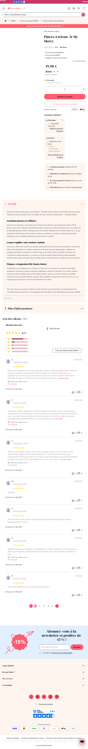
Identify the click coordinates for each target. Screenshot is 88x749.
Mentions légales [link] (13, 738)
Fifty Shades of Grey (51, 31)
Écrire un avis (54, 328)
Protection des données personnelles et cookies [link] (63, 738)
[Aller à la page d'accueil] (5, 21)
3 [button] (44, 606)
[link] (74, 8)
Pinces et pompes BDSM (29, 21)
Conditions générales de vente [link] (32, 738)
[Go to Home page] (16, 8)
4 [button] (48, 606)
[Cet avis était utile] (73, 392)
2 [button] (39, 606)
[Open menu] (3, 8)
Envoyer (77, 647)
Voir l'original (12, 384)
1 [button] (35, 606)
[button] (69, 8)
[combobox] (67, 350)
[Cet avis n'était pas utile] (78, 391)
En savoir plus (63, 378)
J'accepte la (57, 653)
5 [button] (52, 606)
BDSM (13, 21)
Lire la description (79, 61)
